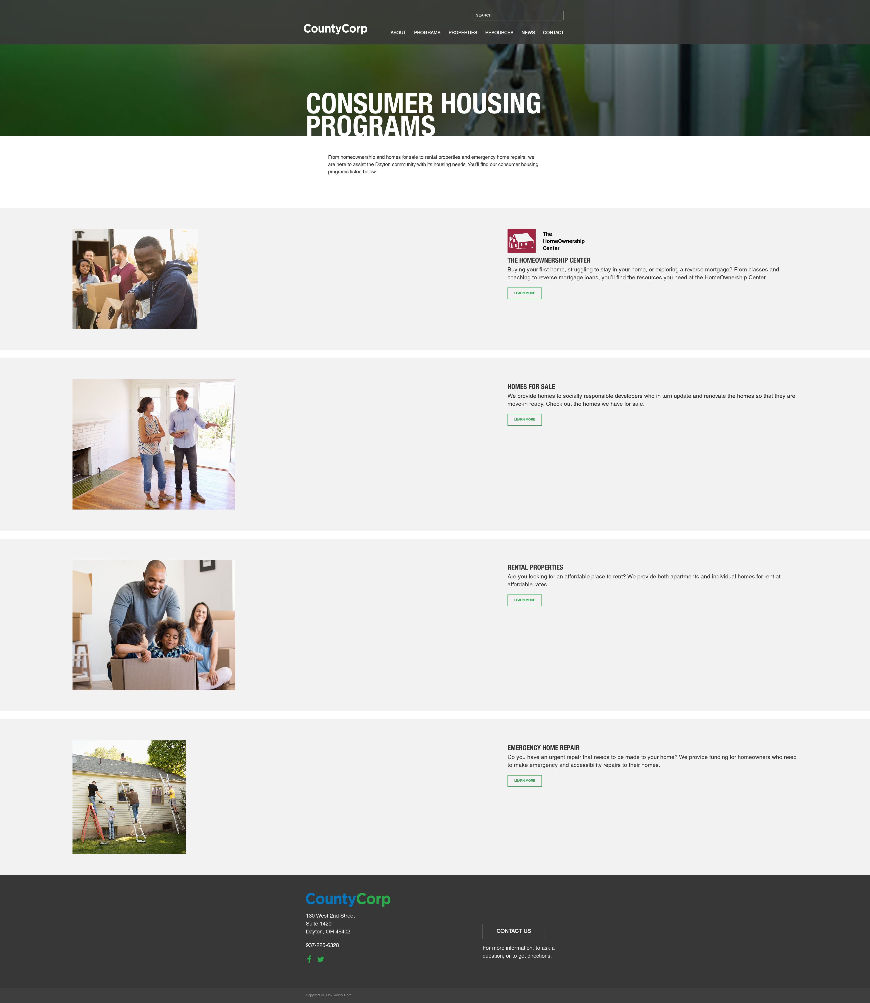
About (398, 33)
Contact (553, 33)
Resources (499, 33)
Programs (427, 33)
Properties (463, 33)
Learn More (524, 293)
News (528, 33)
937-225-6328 (322, 945)
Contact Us (514, 931)
